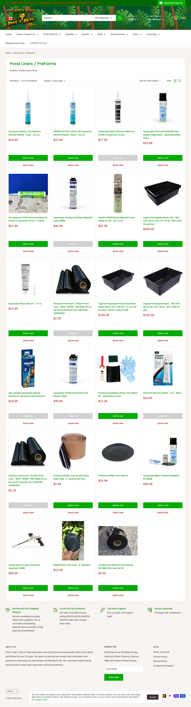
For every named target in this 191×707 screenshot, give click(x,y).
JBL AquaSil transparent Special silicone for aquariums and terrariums (27, 394)
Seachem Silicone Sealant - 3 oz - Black (162, 393)
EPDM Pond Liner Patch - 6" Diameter (71, 565)
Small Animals (118, 34)
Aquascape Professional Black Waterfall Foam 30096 (72, 219)
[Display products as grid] (175, 81)
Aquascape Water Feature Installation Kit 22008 (161, 477)
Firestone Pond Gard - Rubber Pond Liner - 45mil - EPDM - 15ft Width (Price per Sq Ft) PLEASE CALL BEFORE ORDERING (72, 308)
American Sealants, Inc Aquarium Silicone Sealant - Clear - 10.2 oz (25, 133)
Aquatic (85, 34)
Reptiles (70, 34)
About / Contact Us (25, 34)
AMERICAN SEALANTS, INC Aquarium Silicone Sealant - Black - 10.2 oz (72, 133)
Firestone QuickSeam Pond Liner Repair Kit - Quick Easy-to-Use (118, 394)
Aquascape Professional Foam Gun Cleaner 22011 (70, 394)
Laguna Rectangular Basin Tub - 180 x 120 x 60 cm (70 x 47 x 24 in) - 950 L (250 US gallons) (162, 220)
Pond (135, 34)
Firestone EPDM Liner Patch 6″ (113, 475)
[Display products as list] (180, 81)
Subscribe (114, 677)
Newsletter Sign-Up (173, 3)
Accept (152, 697)
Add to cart (28, 158)
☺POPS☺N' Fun (38, 43)
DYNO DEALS (50, 34)
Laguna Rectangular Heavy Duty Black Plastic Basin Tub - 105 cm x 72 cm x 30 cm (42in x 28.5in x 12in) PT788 (117, 306)
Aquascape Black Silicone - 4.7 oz (25, 303)
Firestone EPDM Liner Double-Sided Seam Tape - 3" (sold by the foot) (71, 477)
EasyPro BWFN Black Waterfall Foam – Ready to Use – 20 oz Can (117, 219)
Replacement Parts (15, 43)
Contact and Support (163, 665)
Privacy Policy (160, 656)
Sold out (118, 158)
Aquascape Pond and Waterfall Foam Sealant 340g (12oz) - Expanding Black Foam (162, 134)
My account (155, 19)
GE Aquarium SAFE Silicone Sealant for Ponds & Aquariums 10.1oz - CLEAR (28, 219)
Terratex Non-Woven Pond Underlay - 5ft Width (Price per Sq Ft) (116, 566)
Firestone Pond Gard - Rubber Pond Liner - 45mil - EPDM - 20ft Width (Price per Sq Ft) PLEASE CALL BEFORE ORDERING (28, 480)
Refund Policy (160, 661)
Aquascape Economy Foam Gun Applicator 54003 (24, 566)
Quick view (28, 165)
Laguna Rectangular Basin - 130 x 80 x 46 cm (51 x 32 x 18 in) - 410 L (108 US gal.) (161, 306)
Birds (100, 34)
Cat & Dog (151, 34)
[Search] (119, 18)
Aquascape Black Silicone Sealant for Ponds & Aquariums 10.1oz (116, 133)
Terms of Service (161, 652)
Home (9, 34)
